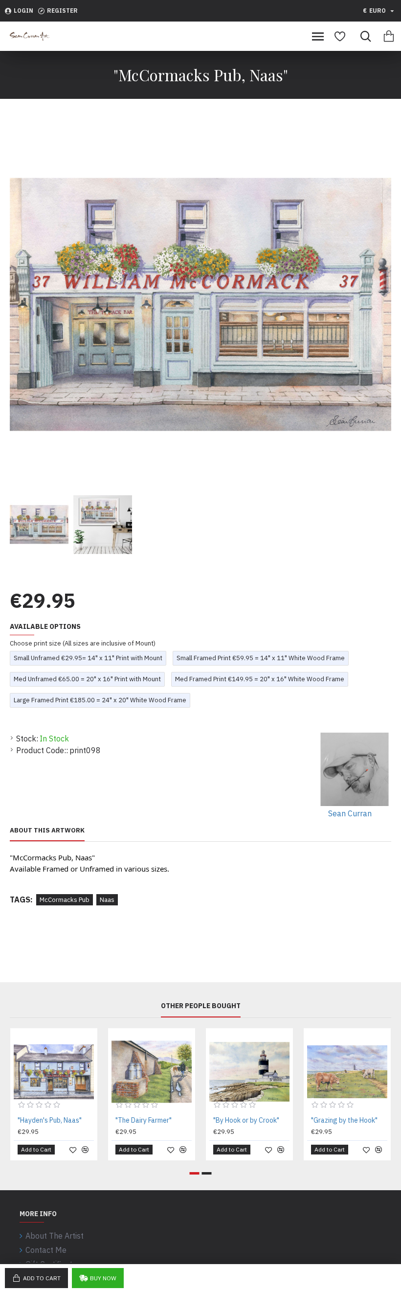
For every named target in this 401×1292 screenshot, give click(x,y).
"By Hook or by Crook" (246, 1120)
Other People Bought (201, 1006)
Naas (107, 900)
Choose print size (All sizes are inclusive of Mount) (83, 643)
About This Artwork (47, 830)
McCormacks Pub (64, 900)
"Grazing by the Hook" (344, 1120)
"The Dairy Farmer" (143, 1120)
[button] (195, 1173)
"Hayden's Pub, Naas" (50, 1120)
